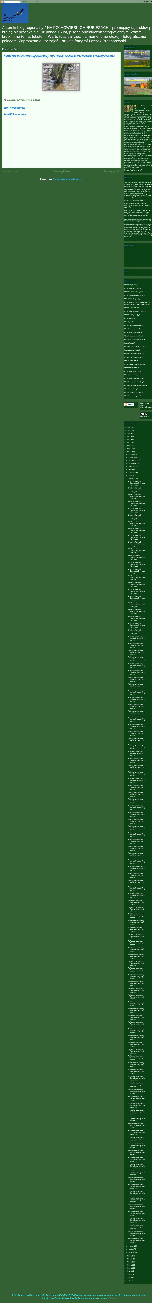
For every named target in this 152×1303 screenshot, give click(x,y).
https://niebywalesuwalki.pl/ (133, 325)
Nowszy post (11, 171)
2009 (129, 1280)
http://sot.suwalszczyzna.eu (134, 357)
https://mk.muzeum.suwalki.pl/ (134, 339)
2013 (129, 1268)
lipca (130, 469)
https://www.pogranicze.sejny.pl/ (135, 311)
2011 (129, 1274)
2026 (129, 427)
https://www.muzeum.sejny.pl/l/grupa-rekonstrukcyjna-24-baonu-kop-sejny (137, 303)
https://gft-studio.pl (130, 322)
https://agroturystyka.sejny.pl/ (134, 295)
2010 (129, 1277)
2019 (129, 449)
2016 (129, 1259)
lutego (131, 1249)
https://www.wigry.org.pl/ (132, 288)
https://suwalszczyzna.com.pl (134, 364)
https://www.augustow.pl (132, 371)
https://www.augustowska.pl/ (134, 382)
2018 (129, 452)
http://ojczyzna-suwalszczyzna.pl (135, 346)
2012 (129, 1271)
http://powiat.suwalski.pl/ (132, 375)
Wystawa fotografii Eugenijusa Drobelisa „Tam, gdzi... (136, 483)
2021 (129, 442)
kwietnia (132, 478)
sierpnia (132, 466)
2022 (129, 439)
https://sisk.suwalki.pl (131, 368)
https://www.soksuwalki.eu (133, 332)
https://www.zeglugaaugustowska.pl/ (137, 378)
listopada (132, 457)
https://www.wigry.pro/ (132, 329)
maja (131, 475)
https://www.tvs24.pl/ (131, 308)
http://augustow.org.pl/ (132, 350)
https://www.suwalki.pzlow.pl (134, 353)
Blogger (113, 1298)
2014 (129, 1265)
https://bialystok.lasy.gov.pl (133, 392)
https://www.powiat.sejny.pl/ (133, 292)
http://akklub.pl (129, 343)
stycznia (132, 1252)
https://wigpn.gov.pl (131, 284)
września (132, 463)
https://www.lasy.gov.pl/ (132, 396)
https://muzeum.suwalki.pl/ (133, 336)
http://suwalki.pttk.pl (131, 361)
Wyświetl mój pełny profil (133, 170)
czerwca (132, 472)
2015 (129, 1262)
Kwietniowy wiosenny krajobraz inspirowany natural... (136, 638)
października (133, 460)
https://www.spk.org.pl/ (132, 315)
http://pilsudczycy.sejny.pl (133, 299)
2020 (129, 446)
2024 (129, 433)
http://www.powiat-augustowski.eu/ (136, 385)
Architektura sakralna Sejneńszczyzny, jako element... (136, 1078)
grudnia (131, 454)
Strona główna (61, 171)
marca (131, 1246)
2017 (129, 1256)
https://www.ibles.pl (131, 389)
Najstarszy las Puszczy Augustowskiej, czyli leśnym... (136, 902)
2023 (129, 436)
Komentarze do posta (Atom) (67, 179)
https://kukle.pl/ (129, 318)
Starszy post (111, 171)
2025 (129, 430)
